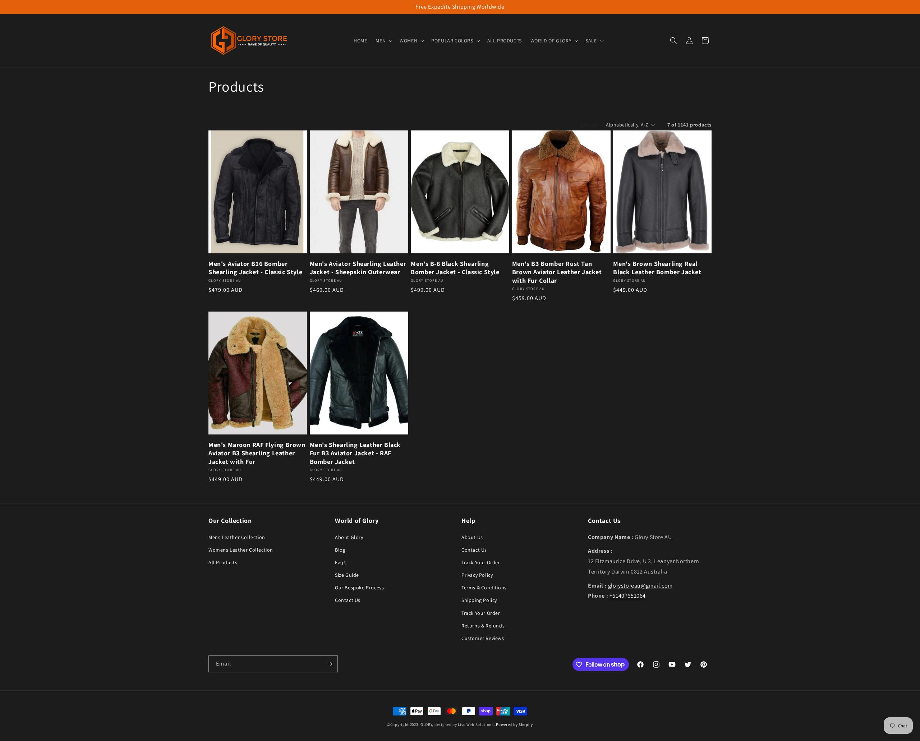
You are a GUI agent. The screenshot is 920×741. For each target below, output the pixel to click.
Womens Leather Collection (240, 549)
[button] (383, 40)
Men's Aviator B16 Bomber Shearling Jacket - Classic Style (255, 267)
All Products (222, 562)
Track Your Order (480, 562)
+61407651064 (628, 595)
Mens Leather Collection (236, 537)
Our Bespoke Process (359, 587)
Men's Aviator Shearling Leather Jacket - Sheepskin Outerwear (358, 267)
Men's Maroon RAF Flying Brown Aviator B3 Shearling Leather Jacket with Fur (256, 453)
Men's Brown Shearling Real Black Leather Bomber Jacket (657, 267)
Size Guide (347, 574)
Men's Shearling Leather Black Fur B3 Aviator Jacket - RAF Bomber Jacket (355, 453)
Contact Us (347, 600)
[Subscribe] (329, 663)
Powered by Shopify (514, 724)
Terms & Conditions (484, 587)
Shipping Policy (479, 600)
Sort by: (589, 124)
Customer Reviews (482, 638)
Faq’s (341, 562)
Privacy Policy (477, 574)
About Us (472, 537)
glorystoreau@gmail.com (640, 585)
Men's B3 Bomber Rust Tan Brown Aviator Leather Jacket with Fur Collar (557, 272)
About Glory (349, 537)
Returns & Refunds (483, 625)
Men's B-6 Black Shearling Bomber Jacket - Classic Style (455, 267)
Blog (340, 549)
